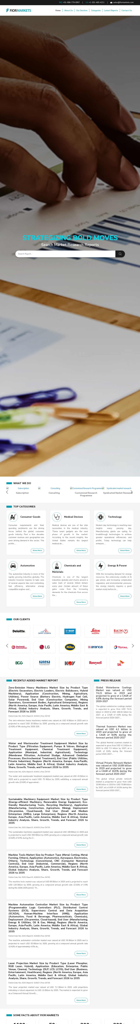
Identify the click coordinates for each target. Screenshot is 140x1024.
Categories (96, 10)
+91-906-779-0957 (71, 2)
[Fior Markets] (18, 10)
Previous (7, 492)
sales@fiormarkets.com (123, 2)
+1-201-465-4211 (96, 2)
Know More (37, 550)
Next (132, 492)
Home (58, 10)
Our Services (82, 10)
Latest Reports (111, 10)
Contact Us (127, 10)
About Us (68, 10)
